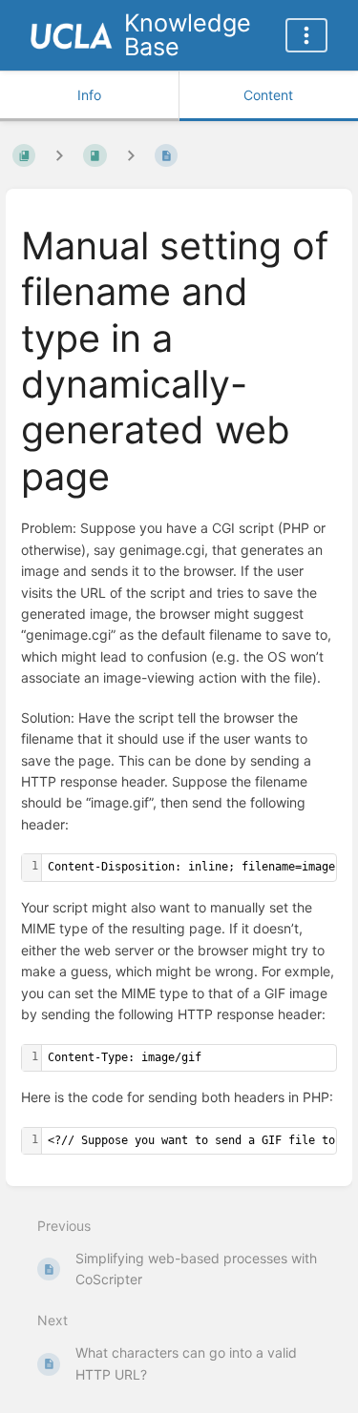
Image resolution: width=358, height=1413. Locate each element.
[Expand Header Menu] (306, 35)
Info (89, 95)
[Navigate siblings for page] (131, 156)
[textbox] (189, 1058)
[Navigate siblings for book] (59, 156)
